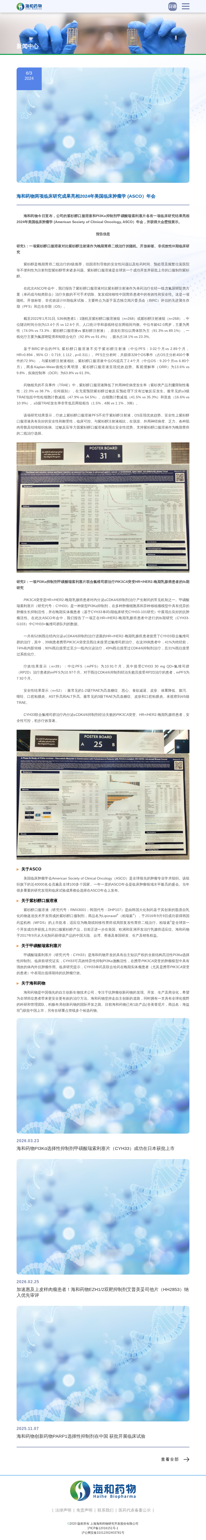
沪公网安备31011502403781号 (103, 1532)
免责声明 (84, 1510)
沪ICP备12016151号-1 (102, 1528)
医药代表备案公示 (135, 1510)
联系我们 (105, 1510)
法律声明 (63, 1510)
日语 (173, 6)
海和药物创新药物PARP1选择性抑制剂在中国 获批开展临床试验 (81, 1436)
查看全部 (170, 1459)
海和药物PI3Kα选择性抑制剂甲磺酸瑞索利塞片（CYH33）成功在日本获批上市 (96, 1148)
